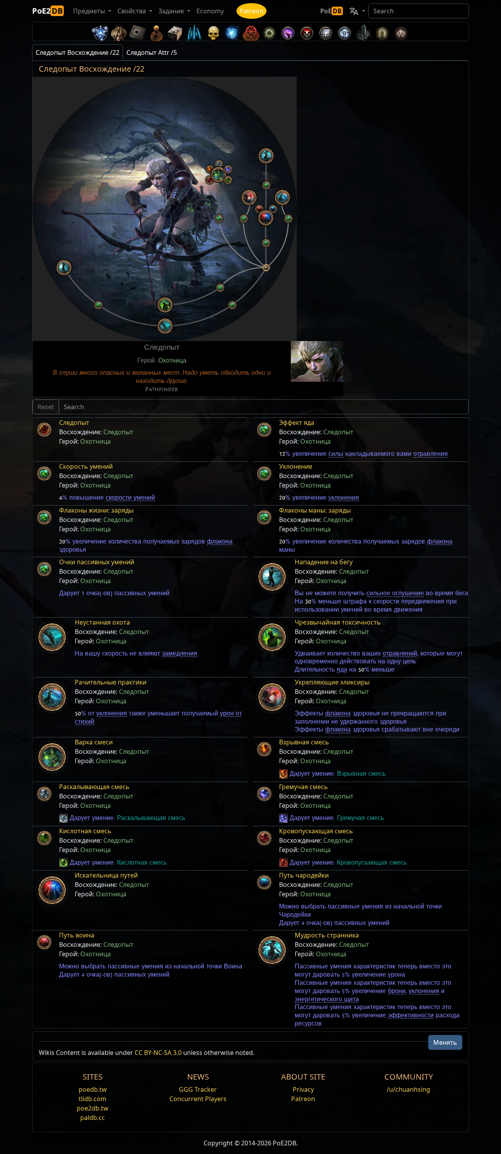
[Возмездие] (213, 31)
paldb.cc (92, 1117)
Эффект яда (296, 422)
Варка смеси (94, 742)
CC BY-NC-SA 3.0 (158, 1052)
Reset (46, 407)
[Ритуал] (306, 31)
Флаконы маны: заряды (315, 510)
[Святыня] (156, 31)
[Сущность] (194, 31)
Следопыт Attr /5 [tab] (151, 52)
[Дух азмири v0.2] (231, 31)
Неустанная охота (102, 622)
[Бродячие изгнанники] (250, 31)
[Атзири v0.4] (119, 31)
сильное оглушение (395, 593)
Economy (210, 11)
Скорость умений (86, 466)
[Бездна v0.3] (269, 31)
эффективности (411, 1015)
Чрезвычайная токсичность (338, 622)
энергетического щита (327, 999)
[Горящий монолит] (363, 31)
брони (396, 991)
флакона (219, 541)
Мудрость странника (327, 935)
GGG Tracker (198, 1089)
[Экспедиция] (344, 31)
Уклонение (295, 466)
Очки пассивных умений (96, 562)
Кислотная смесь (85, 831)
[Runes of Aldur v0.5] (100, 31)
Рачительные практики (110, 682)
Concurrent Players (198, 1098)
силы (335, 453)
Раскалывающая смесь (94, 786)
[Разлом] (288, 31)
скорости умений (130, 497)
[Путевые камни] (137, 31)
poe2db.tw (92, 1108)
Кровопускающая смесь (316, 831)
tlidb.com (92, 1098)
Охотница (172, 360)
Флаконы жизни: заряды (96, 510)
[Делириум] (325, 31)
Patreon (251, 11)
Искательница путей (106, 875)
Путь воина (76, 935)
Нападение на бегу (324, 562)
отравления (430, 453)
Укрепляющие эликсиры (332, 682)
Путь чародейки (304, 875)
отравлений (400, 653)
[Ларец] (175, 31)
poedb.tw (93, 1089)
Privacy (303, 1089)
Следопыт (74, 422)
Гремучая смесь (303, 786)
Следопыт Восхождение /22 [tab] (77, 52)
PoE (331, 11)
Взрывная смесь (304, 742)
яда (342, 669)
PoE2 (47, 10)
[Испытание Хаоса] (400, 31)
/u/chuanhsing (408, 1089)
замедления (179, 653)
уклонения (343, 497)
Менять (445, 1042)
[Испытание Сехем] (382, 31)
